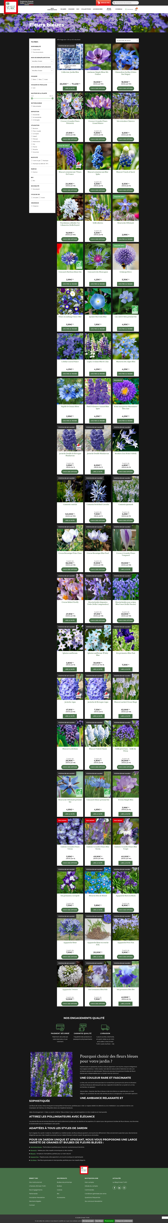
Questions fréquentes (92, 1197)
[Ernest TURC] (11, 7)
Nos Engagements (35, 1190)
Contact (32, 1205)
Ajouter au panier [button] (125, 239)
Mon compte (89, 1182)
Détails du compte (91, 1186)
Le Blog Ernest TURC (120, 1182)
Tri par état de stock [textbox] (124, 40)
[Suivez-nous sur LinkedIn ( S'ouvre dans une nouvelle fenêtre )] (119, 1188)
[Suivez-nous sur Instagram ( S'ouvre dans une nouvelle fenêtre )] (124, 1188)
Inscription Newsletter (37, 1197)
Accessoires (61, 1197)
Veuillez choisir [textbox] (37, 61)
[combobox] (42, 61)
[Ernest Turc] (84, 1170)
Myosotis (33, 1150)
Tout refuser (99, 1221)
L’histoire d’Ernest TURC (37, 1186)
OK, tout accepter (88, 1221)
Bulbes (59, 1186)
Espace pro (105, 2)
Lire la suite (70, 88)
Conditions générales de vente (95, 1193)
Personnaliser (109, 1221)
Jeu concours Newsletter (93, 1201)
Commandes (89, 1190)
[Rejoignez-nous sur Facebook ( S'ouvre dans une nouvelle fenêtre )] (114, 1188)
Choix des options (98, 88)
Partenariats (33, 1193)
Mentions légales (35, 1201)
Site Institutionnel (35, 1182)
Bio (58, 1193)
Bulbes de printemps (64, 1182)
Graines (59, 1190)
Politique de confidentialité (124, 1221)
